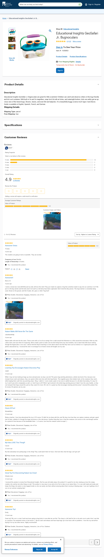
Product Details (61, 56)
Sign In (59, 47)
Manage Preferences (11, 549)
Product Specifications (78, 56)
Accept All (54, 549)
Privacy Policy (48, 544)
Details (78, 62)
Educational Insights (71, 29)
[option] (11, 31)
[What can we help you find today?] (79, 4)
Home (4, 18)
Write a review (77, 41)
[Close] (60, 539)
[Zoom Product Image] (50, 31)
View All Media (12, 59)
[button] (93, 4)
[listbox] (11, 42)
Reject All (39, 549)
